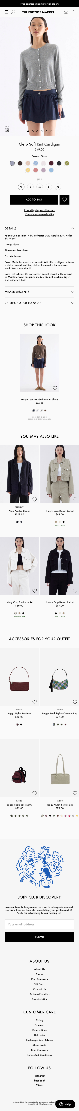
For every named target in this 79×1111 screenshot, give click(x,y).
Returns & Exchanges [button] (23, 303)
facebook (39, 1080)
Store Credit (39, 1044)
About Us (39, 969)
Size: (39, 179)
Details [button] (10, 228)
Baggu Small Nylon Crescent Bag (59, 713)
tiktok (39, 1085)
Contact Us (39, 989)
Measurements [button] (17, 292)
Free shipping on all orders (39, 210)
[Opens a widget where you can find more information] (65, 1104)
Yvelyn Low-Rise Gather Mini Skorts (39, 399)
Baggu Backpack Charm (19, 804)
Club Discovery (39, 979)
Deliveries (39, 1034)
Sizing (39, 1020)
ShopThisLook (7, 129)
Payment (39, 1025)
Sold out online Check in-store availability (39, 418)
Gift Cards (39, 984)
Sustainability (39, 999)
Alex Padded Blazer (19, 510)
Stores (39, 974)
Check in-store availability (39, 214)
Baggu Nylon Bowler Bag (59, 804)
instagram (39, 1075)
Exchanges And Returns (39, 1039)
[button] (28, 131)
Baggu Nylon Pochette (19, 713)
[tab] (39, 228)
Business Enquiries (39, 994)
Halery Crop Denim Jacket (60, 510)
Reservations (39, 1029)
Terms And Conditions (39, 1054)
